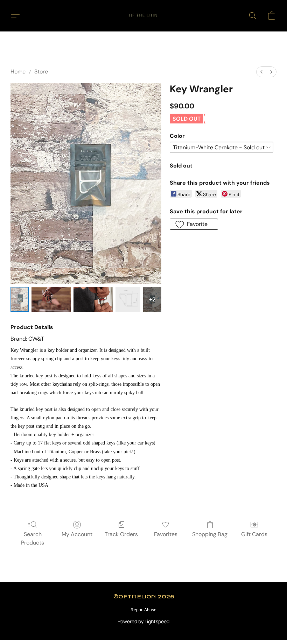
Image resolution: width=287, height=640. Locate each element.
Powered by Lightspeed (143, 621)
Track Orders (121, 534)
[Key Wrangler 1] (51, 299)
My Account (77, 534)
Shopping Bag (209, 534)
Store (41, 71)
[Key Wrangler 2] (93, 299)
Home (18, 71)
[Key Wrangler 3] (128, 299)
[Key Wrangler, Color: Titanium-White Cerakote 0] (19, 299)
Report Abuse (143, 609)
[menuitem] (261, 72)
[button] (143, 15)
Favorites (165, 534)
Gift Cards (254, 534)
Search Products (32, 538)
